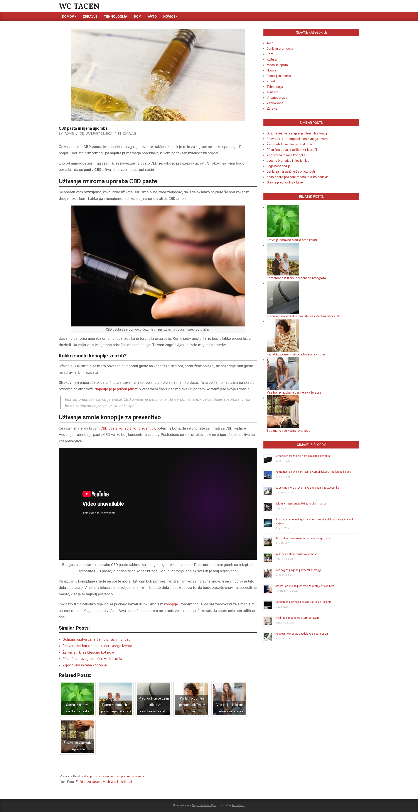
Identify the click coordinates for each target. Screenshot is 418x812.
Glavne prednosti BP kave (285, 182)
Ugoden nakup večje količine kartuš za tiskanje (303, 601)
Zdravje (129, 133)
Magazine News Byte (204, 805)
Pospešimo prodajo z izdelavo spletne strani (302, 633)
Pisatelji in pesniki (279, 76)
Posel (271, 81)
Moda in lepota (277, 65)
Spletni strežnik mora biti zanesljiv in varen (301, 503)
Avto (270, 43)
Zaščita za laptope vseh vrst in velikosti (104, 782)
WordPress (238, 805)
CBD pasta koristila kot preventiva (128, 428)
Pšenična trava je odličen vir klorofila (92, 658)
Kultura (272, 59)
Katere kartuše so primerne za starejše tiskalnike (304, 586)
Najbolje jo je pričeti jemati (116, 389)
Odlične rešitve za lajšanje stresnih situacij (97, 639)
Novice (271, 70)
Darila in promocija (280, 49)
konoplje (171, 604)
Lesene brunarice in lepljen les (288, 161)
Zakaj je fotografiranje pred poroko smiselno (113, 776)
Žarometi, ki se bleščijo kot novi (88, 652)
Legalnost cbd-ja (279, 166)
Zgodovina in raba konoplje (84, 665)
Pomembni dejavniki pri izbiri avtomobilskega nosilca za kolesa (313, 471)
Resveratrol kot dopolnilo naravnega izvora (97, 646)
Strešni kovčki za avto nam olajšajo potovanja (302, 455)
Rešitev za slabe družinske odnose (296, 554)
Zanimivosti (275, 103)
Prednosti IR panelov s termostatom (297, 617)
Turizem (272, 92)
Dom (270, 54)
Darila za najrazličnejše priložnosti (291, 171)
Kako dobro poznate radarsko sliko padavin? (298, 177)
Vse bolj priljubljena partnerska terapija (298, 570)
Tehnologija (275, 87)
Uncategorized (277, 98)
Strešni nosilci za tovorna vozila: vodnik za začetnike (307, 487)
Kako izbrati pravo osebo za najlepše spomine (302, 538)
